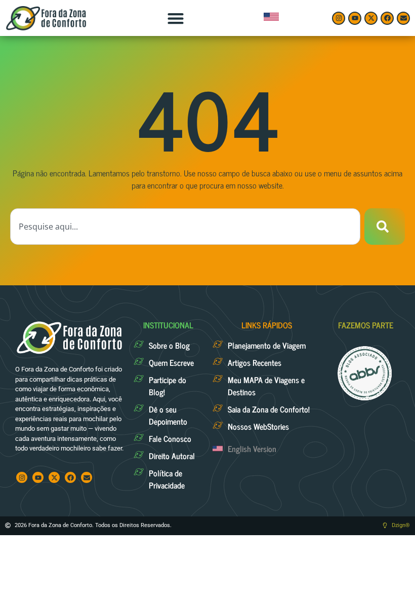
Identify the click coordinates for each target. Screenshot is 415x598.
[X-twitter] (371, 18)
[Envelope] (403, 18)
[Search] (384, 226)
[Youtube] (354, 18)
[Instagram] (338, 18)
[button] (175, 18)
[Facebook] (387, 18)
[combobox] (185, 226)
